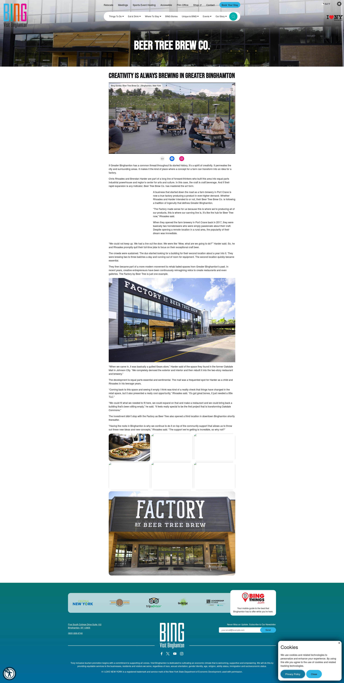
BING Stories (171, 16)
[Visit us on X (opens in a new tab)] (168, 653)
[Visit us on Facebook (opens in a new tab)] (162, 653)
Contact (210, 5)
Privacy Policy (292, 674)
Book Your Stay (230, 5)
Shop (196, 5)
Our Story (220, 16)
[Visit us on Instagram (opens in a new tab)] (181, 653)
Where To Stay (152, 16)
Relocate (108, 5)
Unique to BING (189, 16)
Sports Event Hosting (144, 5)
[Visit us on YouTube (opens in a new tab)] (175, 653)
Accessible (166, 5)
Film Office (182, 5)
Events (206, 16)
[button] (9, 673)
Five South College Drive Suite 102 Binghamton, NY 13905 (84, 626)
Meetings (123, 5)
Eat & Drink (133, 16)
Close (314, 674)
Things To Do (115, 16)
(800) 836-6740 (75, 633)
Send (268, 629)
